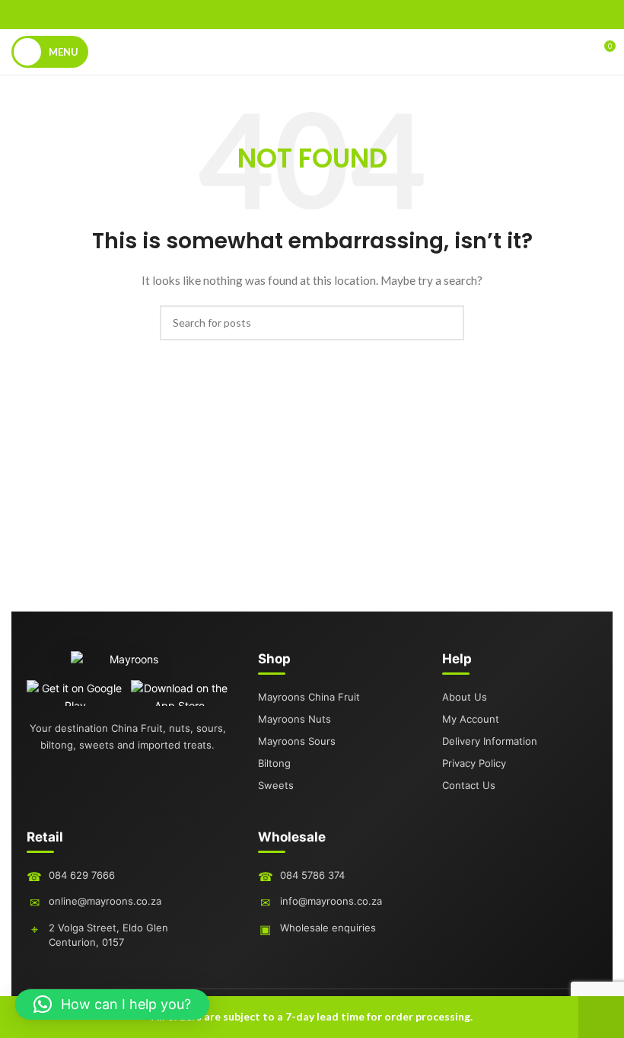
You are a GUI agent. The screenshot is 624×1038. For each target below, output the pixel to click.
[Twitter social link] (292, 14)
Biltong (274, 763)
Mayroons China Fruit (309, 697)
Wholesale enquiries (328, 927)
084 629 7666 (82, 875)
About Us (464, 697)
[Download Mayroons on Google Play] (76, 693)
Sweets (276, 785)
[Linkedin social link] (332, 14)
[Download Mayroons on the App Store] (180, 693)
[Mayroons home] (128, 665)
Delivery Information (489, 741)
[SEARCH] (446, 322)
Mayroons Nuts (294, 719)
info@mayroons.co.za (331, 901)
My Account (470, 719)
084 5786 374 (312, 875)
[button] (112, 1004)
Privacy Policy (474, 763)
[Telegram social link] (351, 14)
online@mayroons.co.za (105, 901)
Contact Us (468, 785)
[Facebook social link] (272, 14)
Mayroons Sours (297, 741)
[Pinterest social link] (312, 14)
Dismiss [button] (601, 1017)
